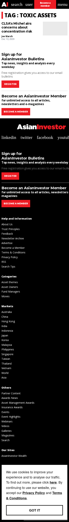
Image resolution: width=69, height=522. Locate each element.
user (29, 4)
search (16, 4)
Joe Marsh (7, 36)
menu (63, 4)
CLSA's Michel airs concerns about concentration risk (16, 27)
